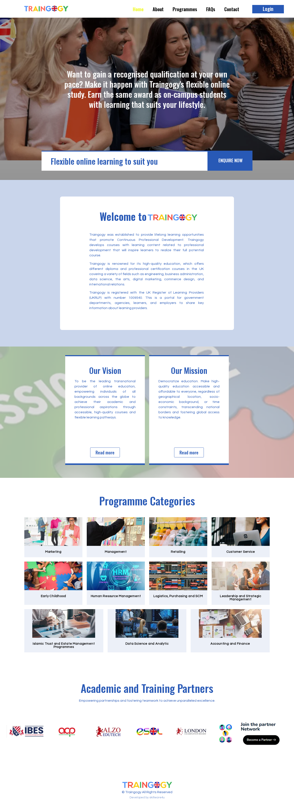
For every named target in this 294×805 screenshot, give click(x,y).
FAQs (210, 9)
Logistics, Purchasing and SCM (178, 596)
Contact (231, 9)
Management (116, 551)
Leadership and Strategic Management (240, 597)
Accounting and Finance (230, 643)
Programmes (185, 9)
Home (138, 9)
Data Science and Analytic (147, 643)
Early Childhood (53, 596)
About (158, 9)
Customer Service (240, 551)
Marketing (53, 551)
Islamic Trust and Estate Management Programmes (64, 645)
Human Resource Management (116, 596)
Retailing (178, 551)
